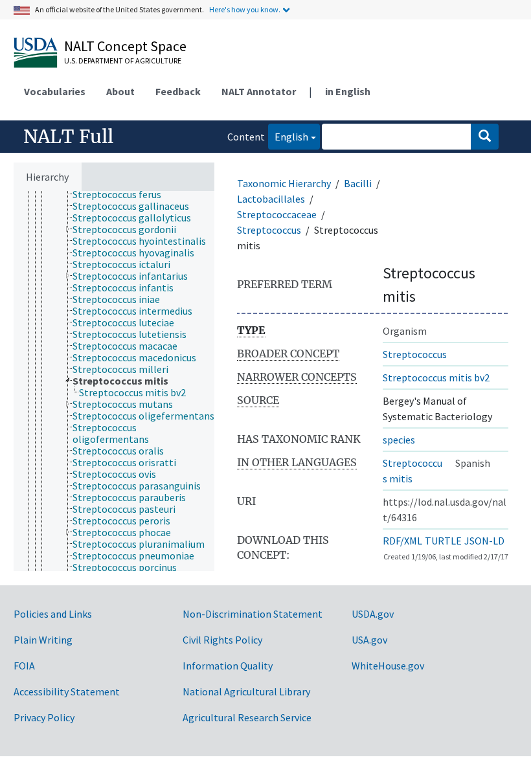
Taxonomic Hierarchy (284, 183)
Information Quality (228, 665)
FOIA (24, 665)
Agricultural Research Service (247, 717)
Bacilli (358, 183)
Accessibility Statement (67, 691)
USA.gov (369, 639)
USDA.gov (373, 613)
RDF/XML (402, 540)
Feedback (178, 91)
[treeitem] (122, 194)
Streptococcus (269, 229)
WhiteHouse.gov (388, 665)
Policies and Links (53, 613)
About (120, 91)
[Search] (485, 137)
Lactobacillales (271, 198)
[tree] (114, 381)
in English (347, 91)
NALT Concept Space (125, 46)
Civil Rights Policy (222, 639)
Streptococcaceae (277, 214)
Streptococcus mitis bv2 (436, 377)
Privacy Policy (44, 717)
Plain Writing (43, 639)
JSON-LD (484, 540)
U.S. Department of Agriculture (122, 60)
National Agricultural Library (246, 691)
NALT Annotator (258, 91)
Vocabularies (54, 91)
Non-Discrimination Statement (252, 613)
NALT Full (68, 136)
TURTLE (443, 540)
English (288, 136)
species (399, 439)
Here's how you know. (244, 9)
